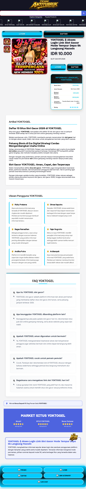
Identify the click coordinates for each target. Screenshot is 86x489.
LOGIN (22, 34)
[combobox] (40, 13)
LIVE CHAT (44, 483)
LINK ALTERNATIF (65, 476)
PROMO (23, 469)
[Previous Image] (13, 56)
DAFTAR (64, 34)
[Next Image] (45, 56)
